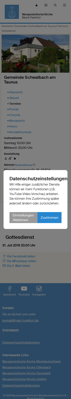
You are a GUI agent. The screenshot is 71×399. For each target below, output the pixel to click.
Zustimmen (49, 217)
